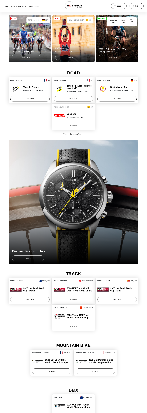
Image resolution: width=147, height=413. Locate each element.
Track (12, 6)
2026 (119, 6)
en (136, 6)
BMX (31, 6)
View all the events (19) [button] (72, 134)
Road (6, 6)
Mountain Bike (22, 6)
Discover (28, 258)
